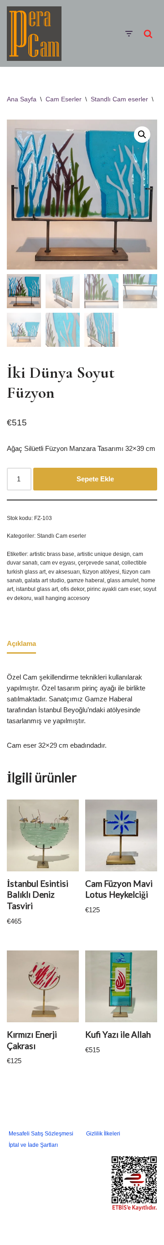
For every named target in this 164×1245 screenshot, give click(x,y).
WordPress (93, 1225)
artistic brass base (52, 554)
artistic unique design (103, 554)
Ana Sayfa (21, 99)
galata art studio (44, 580)
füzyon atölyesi (100, 572)
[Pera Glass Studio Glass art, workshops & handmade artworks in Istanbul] (34, 33)
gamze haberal (85, 580)
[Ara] (148, 33)
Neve (63, 1225)
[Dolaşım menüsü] (128, 33)
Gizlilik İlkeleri (103, 1133)
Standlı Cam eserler (119, 99)
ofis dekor (72, 589)
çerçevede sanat (98, 563)
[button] (142, 134)
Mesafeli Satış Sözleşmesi (41, 1133)
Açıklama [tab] (21, 643)
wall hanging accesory (62, 598)
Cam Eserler (64, 99)
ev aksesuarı (64, 572)
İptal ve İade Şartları (33, 1145)
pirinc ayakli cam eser (113, 589)
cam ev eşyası (57, 563)
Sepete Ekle (95, 479)
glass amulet (122, 580)
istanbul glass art (37, 589)
